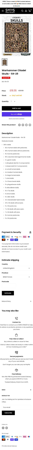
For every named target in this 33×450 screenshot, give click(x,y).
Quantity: (5, 101)
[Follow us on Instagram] (6, 428)
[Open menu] (3, 11)
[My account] (26, 11)
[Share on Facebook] (19, 125)
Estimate (8, 293)
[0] (30, 11)
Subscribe (8, 413)
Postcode (5, 282)
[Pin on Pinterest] (23, 125)
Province (5, 273)
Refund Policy (6, 301)
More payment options (16, 118)
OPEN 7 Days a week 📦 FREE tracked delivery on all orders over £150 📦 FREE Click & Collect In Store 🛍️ (16, 4)
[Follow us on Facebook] (3, 428)
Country (5, 264)
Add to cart (16, 108)
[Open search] (22, 11)
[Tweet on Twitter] (26, 125)
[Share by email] (30, 125)
